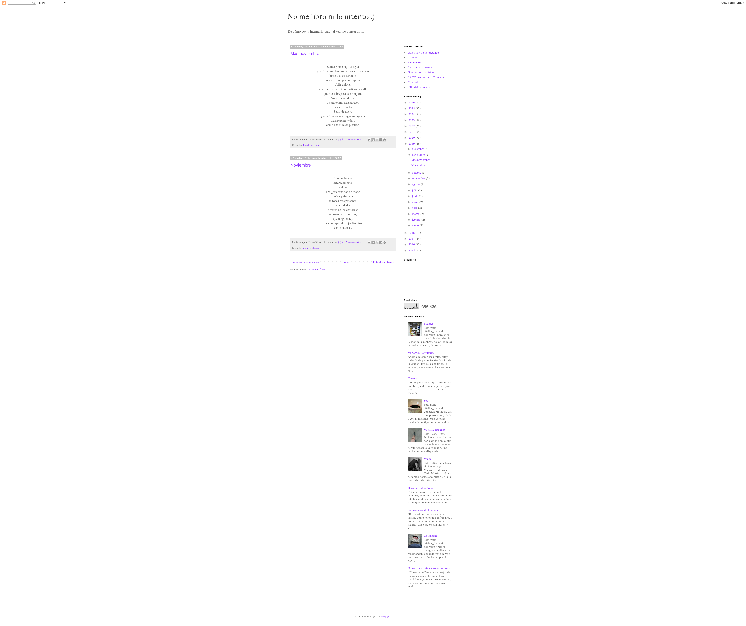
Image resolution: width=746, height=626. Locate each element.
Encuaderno (415, 62)
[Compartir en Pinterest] (384, 140)
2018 (412, 233)
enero (416, 225)
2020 (412, 137)
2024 (412, 114)
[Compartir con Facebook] (381, 140)
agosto (416, 184)
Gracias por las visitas (421, 72)
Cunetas (412, 378)
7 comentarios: (354, 242)
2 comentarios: (354, 139)
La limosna (430, 535)
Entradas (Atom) (317, 269)
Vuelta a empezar (434, 429)
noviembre (419, 154)
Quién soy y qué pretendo (423, 52)
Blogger (385, 616)
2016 (412, 244)
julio (415, 190)
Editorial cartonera (419, 87)
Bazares (428, 323)
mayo (415, 202)
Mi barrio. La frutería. (421, 353)
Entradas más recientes (305, 262)
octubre (417, 172)
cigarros (307, 248)
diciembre (418, 148)
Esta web (413, 82)
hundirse (308, 145)
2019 (412, 143)
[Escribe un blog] (373, 140)
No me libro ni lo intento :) (331, 16)
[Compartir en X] (377, 140)
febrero (416, 219)
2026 (412, 102)
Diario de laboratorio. (421, 488)
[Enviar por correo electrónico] (370, 140)
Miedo (428, 459)
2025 (412, 108)
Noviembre (300, 165)
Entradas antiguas (383, 262)
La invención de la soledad (424, 510)
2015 (412, 250)
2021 (412, 132)
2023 (412, 120)
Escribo (412, 57)
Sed (426, 400)
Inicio (345, 262)
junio (415, 196)
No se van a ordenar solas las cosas (429, 568)
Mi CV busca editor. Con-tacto (426, 77)
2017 (412, 238)
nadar (317, 145)
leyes (316, 248)
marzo (416, 214)
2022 (412, 126)
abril (415, 208)
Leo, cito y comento (420, 67)
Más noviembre (304, 53)
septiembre (419, 178)
